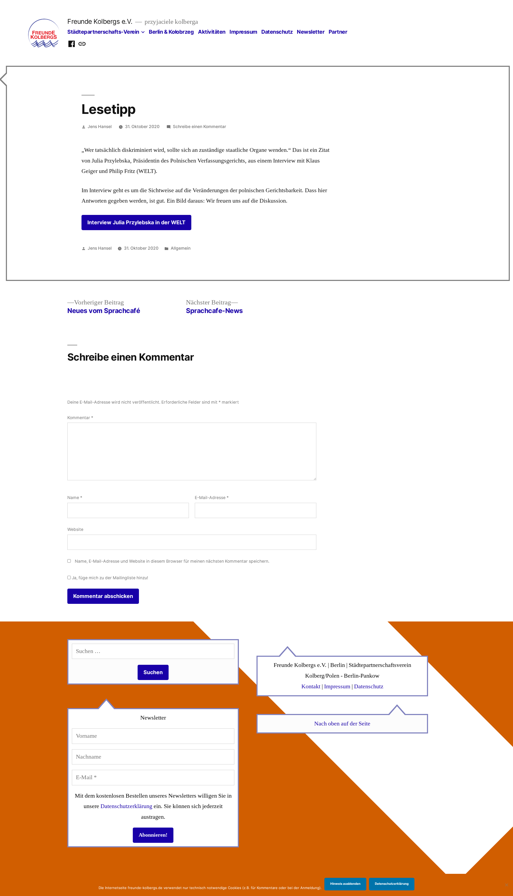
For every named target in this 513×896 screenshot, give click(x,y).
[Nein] (506, 884)
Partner (338, 32)
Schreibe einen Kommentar (199, 126)
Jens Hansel (100, 126)
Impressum (243, 32)
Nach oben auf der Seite (342, 723)
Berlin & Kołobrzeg (171, 32)
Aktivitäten (212, 32)
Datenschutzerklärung (126, 806)
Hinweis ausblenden (345, 884)
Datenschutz (277, 32)
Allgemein (181, 248)
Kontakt (310, 686)
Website (75, 529)
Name (74, 497)
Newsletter (310, 32)
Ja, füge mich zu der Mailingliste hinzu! (109, 577)
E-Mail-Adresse (212, 497)
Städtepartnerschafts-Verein (103, 32)
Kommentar (80, 417)
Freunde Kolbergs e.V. (100, 21)
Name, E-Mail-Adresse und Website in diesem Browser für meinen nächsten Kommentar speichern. (172, 561)
